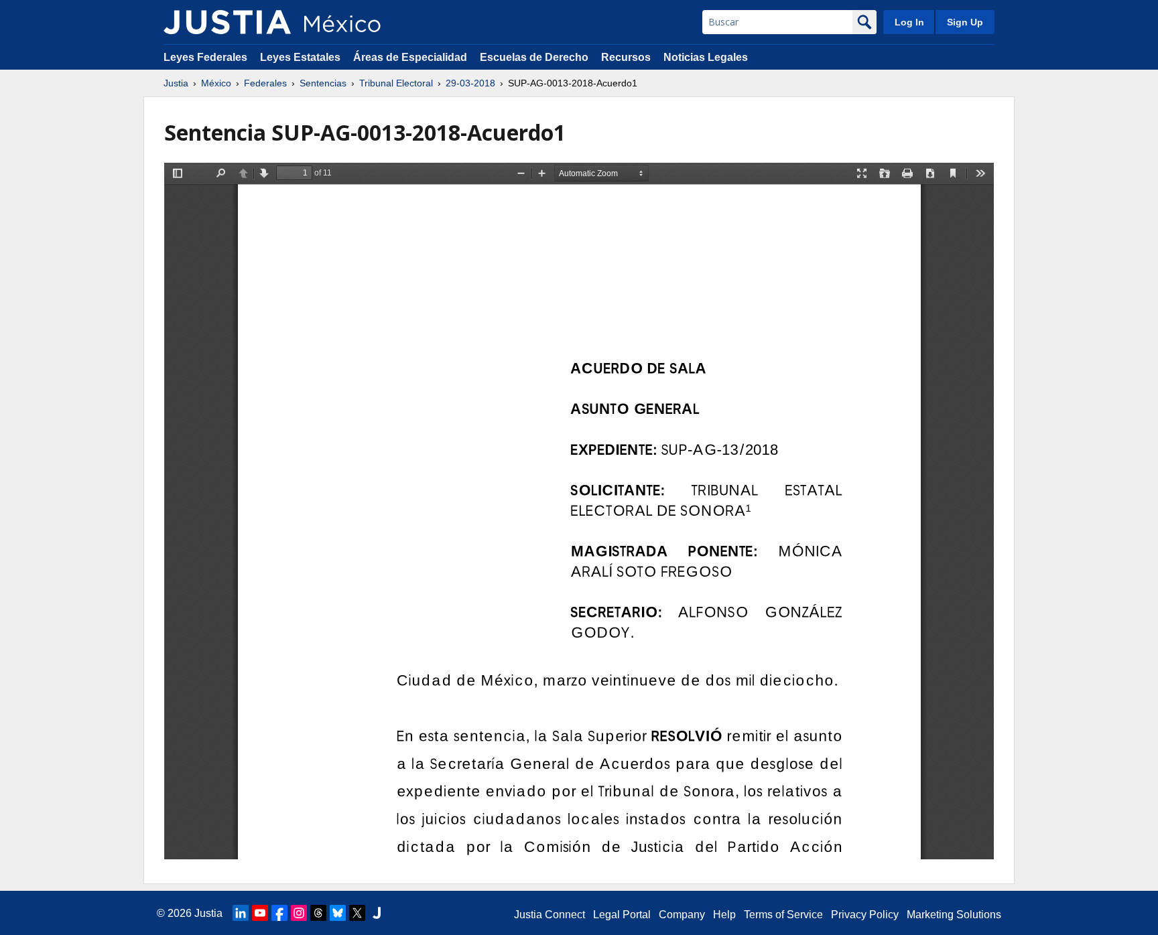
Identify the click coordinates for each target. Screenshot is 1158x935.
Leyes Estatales (300, 57)
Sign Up (965, 22)
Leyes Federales (205, 57)
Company (682, 914)
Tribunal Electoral (396, 83)
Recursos (626, 57)
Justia (176, 83)
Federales (265, 83)
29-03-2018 (470, 83)
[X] (357, 913)
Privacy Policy (865, 914)
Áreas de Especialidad (410, 57)
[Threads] (318, 913)
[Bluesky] (338, 913)
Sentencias (323, 83)
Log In (909, 22)
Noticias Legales (705, 57)
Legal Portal (622, 914)
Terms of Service (783, 914)
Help (724, 914)
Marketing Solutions (954, 914)
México (216, 83)
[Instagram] (299, 913)
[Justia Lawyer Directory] (377, 913)
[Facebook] (279, 913)
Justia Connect (549, 914)
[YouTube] (260, 913)
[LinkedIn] (241, 913)
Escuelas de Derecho (534, 57)
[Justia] (227, 22)
